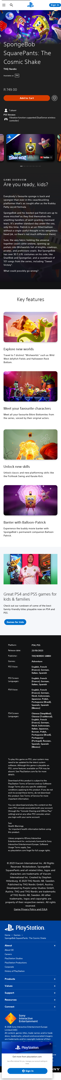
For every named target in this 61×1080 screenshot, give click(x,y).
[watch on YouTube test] (46, 157)
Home (7, 935)
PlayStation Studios (14, 958)
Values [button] (9, 985)
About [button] (8, 945)
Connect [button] (9, 1006)
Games (17, 935)
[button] (30, 147)
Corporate (9, 966)
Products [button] (10, 978)
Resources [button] (11, 999)
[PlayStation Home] (30, 5)
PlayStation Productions (16, 962)
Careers (8, 954)
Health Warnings (16, 826)
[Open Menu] (4, 5)
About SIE (9, 949)
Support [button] (9, 992)
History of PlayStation (15, 971)
